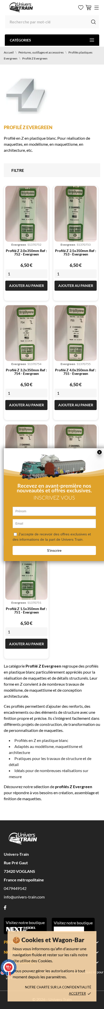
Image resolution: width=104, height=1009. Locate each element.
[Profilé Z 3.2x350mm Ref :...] (26, 333)
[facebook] (5, 907)
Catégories (20, 40)
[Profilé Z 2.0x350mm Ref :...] (26, 214)
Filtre (17, 170)
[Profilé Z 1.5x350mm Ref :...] (26, 572)
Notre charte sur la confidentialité (58, 987)
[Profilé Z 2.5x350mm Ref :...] (76, 214)
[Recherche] (93, 22)
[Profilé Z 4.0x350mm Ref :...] (76, 333)
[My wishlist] (80, 7)
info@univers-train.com (24, 896)
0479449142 (15, 888)
